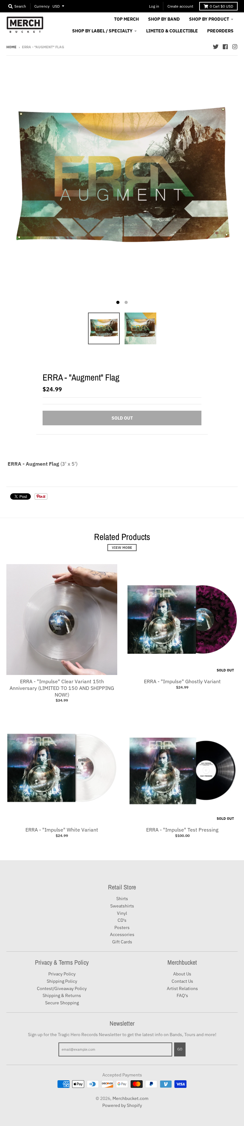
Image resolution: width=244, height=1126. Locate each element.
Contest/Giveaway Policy (62, 988)
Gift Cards (122, 942)
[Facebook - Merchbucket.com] (225, 47)
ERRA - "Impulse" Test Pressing (182, 829)
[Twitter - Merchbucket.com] (216, 47)
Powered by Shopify (122, 1105)
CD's (122, 920)
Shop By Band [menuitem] (164, 19)
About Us (182, 974)
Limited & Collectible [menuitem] (172, 31)
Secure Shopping (62, 1003)
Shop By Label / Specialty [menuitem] (102, 31)
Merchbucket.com (130, 1098)
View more (122, 547)
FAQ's (182, 995)
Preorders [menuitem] (220, 31)
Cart (221, 6)
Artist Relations (182, 988)
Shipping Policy (62, 981)
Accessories (122, 934)
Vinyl (122, 913)
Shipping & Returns (62, 995)
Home (11, 47)
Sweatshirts (122, 906)
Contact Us (182, 981)
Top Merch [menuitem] (126, 19)
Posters (122, 927)
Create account (180, 6)
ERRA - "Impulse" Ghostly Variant (182, 681)
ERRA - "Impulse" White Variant (61, 829)
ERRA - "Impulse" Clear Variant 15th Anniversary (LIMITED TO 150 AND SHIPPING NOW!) (62, 688)
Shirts (122, 898)
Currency (42, 6)
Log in (154, 6)
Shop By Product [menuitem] (209, 19)
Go (179, 1049)
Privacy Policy (62, 974)
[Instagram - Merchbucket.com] (235, 47)
